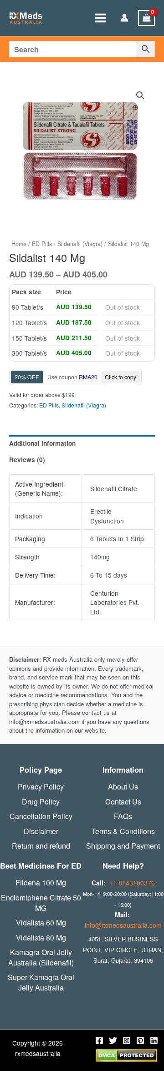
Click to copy (120, 377)
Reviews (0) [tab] (27, 459)
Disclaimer (41, 831)
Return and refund (41, 846)
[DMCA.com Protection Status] (126, 1054)
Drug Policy (41, 802)
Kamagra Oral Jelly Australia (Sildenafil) (41, 957)
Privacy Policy (41, 787)
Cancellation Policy (41, 816)
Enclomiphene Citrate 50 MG (41, 903)
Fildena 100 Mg (40, 883)
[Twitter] (113, 1040)
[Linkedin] (154, 1040)
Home (18, 244)
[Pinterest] (140, 1040)
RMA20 (88, 377)
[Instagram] (127, 1040)
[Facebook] (99, 1040)
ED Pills (42, 244)
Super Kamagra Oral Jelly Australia (41, 982)
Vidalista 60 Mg (41, 923)
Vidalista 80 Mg (41, 938)
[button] (140, 95)
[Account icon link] (124, 18)
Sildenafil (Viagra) (79, 244)
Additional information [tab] (42, 443)
